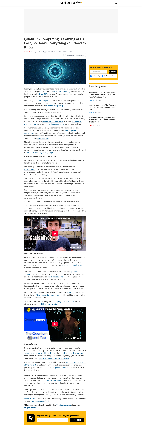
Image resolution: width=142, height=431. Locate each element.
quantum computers (42, 100)
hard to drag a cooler (56, 124)
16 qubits (70, 292)
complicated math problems (71, 353)
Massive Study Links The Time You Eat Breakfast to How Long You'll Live (102, 107)
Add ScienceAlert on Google (76, 55)
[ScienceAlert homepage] (71, 3)
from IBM (43, 94)
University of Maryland (39, 401)
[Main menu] (26, 3)
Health (91, 100)
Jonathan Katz (29, 398)
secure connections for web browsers (54, 358)
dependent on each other (72, 265)
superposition (29, 169)
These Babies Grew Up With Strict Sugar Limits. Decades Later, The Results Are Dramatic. (102, 95)
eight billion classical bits (47, 304)
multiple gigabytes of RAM (63, 301)
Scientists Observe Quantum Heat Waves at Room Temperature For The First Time (102, 119)
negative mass (43, 138)
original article (30, 408)
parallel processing (55, 277)
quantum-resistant (62, 367)
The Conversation (63, 405)
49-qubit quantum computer (47, 295)
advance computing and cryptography (41, 152)
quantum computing (61, 91)
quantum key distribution (52, 380)
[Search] (116, 3)
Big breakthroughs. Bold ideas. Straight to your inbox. (58, 415)
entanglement (42, 265)
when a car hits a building (52, 121)
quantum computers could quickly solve (40, 353)
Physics (27, 52)
